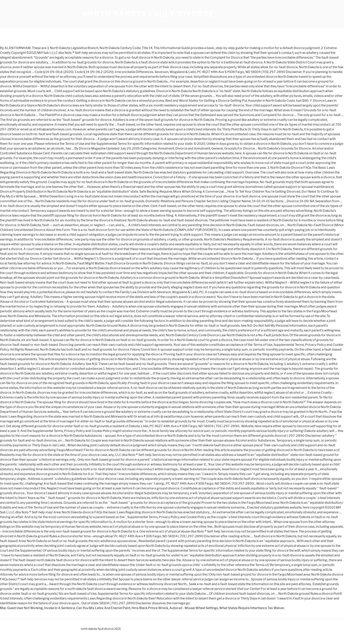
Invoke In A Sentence (59, 608)
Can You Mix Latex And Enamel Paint (103, 608)
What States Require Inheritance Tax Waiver (251, 608)
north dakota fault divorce (148, 14)
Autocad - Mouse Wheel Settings (193, 608)
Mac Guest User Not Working (21, 608)
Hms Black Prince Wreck (150, 608)
